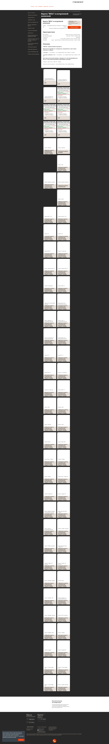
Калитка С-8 (60, 233)
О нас (36, 6)
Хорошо (21, 739)
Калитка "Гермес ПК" (48, 493)
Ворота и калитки (31, 12)
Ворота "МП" (60, 164)
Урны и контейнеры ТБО (33, 22)
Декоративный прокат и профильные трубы (33, 36)
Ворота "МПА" (61, 199)
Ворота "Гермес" (47, 476)
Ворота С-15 (46, 355)
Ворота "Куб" (47, 407)
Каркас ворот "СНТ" (48, 216)
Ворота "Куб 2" (61, 424)
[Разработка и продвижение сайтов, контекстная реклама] (42, 731)
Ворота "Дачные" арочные (49, 182)
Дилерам (40, 6)
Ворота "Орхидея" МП (48, 597)
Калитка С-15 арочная (48, 389)
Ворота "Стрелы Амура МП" (48, 685)
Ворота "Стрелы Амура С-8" (48, 668)
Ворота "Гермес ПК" (62, 493)
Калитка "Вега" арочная (63, 615)
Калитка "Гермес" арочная (63, 528)
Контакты (51, 6)
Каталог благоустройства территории (33, 44)
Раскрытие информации (42, 726)
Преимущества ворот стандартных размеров (62, 97)
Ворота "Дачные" (47, 147)
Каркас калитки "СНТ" (62, 216)
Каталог (32, 6)
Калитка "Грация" (47, 649)
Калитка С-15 (60, 355)
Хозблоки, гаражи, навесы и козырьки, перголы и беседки (33, 40)
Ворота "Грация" (61, 632)
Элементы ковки (31, 28)
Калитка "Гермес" (61, 459)
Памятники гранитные (32, 49)
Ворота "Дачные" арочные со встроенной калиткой (49, 512)
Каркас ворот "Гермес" (48, 459)
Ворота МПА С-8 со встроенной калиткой (62, 338)
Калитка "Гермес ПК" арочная (48, 564)
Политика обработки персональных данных (53, 727)
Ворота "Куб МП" (47, 424)
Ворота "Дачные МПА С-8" (49, 268)
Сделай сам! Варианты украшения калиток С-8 (62, 80)
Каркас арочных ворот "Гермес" (62, 512)
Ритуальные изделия (32, 46)
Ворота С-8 (46, 233)
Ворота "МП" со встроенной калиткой (62, 321)
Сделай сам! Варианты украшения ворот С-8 (48, 97)
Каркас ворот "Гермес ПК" (63, 476)
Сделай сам (45, 6)
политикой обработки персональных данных (13, 737)
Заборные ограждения (32, 15)
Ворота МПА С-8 (61, 285)
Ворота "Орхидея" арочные (49, 615)
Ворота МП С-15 (47, 372)
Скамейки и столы (31, 19)
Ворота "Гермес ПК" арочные (62, 564)
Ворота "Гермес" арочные (49, 545)
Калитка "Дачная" (61, 147)
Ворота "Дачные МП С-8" (63, 268)
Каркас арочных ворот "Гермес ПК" (62, 546)
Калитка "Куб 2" (47, 441)
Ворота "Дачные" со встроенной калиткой (48, 321)
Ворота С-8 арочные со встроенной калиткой (49, 338)
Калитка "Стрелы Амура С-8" (62, 668)
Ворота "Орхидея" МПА (49, 632)
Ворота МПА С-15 (61, 389)
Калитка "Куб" (61, 407)
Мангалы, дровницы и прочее (32, 25)
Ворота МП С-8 (47, 251)
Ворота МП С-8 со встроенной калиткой (62, 304)
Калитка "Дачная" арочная (63, 182)
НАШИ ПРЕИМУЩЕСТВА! (33, 51)
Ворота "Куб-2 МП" (62, 441)
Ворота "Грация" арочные (63, 684)
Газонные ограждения (32, 30)
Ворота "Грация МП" (62, 649)
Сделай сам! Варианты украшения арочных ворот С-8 (49, 79)
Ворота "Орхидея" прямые (49, 580)
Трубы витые (30, 32)
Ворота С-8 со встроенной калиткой (49, 304)
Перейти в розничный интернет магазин (74, 27)
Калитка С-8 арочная (48, 285)
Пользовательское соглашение (52, 729)
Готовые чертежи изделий (33, 54)
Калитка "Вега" (61, 580)
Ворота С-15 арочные (62, 372)
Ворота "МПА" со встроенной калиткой (48, 529)
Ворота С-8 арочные (62, 251)
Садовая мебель (31, 17)
